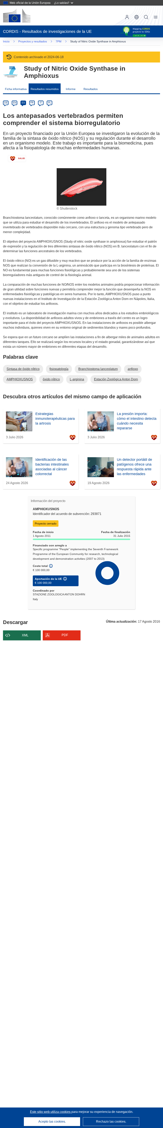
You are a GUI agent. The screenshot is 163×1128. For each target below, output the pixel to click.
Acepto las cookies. (52, 1121)
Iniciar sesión (127, 17)
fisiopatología (58, 369)
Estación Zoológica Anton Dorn (116, 379)
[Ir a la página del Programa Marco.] (10, 72)
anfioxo (133, 369)
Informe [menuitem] (71, 89)
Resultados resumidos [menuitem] (45, 89)
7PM (58, 41)
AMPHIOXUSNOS (20, 379)
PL (49, 102)
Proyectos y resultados (32, 41)
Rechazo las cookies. (111, 1121)
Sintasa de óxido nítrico (23, 369)
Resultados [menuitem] (90, 89)
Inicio (6, 41)
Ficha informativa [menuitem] (16, 89)
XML (25, 635)
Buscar (146, 17)
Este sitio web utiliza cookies (50, 1111)
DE (6, 102)
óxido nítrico (51, 379)
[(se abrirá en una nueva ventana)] (16, 15)
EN (14, 102)
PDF (65, 635)
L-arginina (77, 379)
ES (23, 102)
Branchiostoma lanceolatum (98, 369)
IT (41, 102)
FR (32, 102)
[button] (136, 17)
